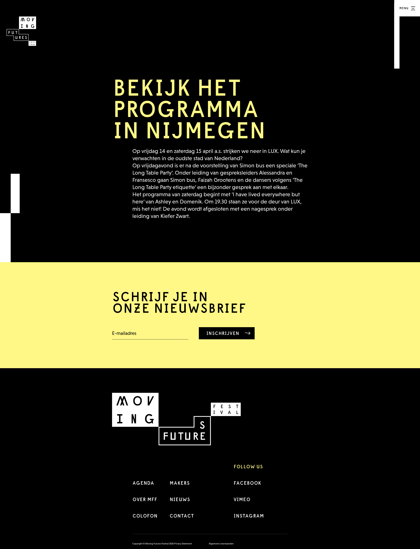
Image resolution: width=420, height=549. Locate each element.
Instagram (248, 516)
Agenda (143, 483)
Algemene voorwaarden (221, 543)
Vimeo (241, 499)
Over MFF (144, 499)
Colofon (145, 516)
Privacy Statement (183, 543)
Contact (181, 516)
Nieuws (179, 499)
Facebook (247, 483)
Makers (179, 483)
